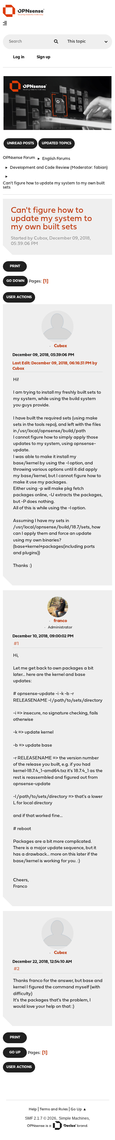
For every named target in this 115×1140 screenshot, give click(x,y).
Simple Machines (74, 1118)
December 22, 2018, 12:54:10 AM (42, 962)
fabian (100, 168)
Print (15, 266)
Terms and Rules (54, 1109)
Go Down (15, 281)
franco (60, 621)
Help (33, 1109)
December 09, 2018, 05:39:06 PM (43, 355)
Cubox (60, 346)
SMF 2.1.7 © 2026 (40, 1118)
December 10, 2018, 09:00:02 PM (42, 636)
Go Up (14, 1052)
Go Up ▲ (79, 1109)
